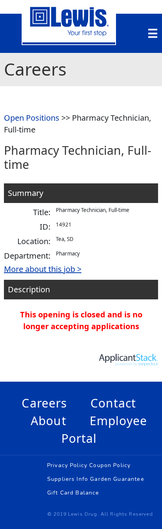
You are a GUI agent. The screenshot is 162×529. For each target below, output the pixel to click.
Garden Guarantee (117, 479)
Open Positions (31, 117)
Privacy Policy (67, 465)
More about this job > (42, 269)
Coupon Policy (110, 465)
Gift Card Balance (73, 492)
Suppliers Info (67, 479)
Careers (44, 403)
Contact (113, 403)
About (48, 421)
